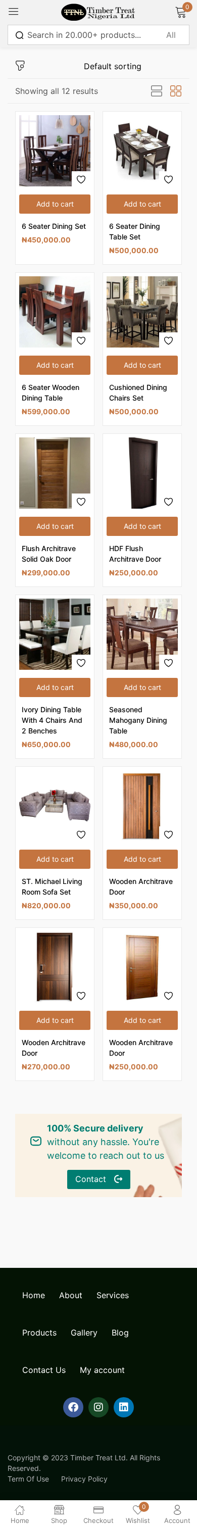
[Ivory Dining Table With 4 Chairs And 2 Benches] (54, 634)
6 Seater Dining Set (54, 226)
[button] (54, 204)
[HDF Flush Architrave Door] (142, 473)
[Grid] (176, 91)
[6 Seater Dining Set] (54, 150)
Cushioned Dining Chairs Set (138, 392)
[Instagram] (98, 1407)
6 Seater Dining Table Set (134, 231)
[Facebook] (73, 1407)
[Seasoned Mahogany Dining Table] (142, 634)
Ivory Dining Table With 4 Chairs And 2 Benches (52, 720)
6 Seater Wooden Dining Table (50, 392)
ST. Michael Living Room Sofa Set (52, 886)
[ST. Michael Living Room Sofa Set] (54, 806)
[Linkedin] (124, 1407)
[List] (157, 91)
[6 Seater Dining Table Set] (142, 150)
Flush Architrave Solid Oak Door (49, 553)
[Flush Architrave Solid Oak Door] (54, 473)
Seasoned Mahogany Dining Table (138, 720)
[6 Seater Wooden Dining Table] (54, 312)
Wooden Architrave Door (141, 886)
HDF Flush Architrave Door (135, 553)
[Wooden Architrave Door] (142, 806)
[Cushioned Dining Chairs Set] (142, 312)
